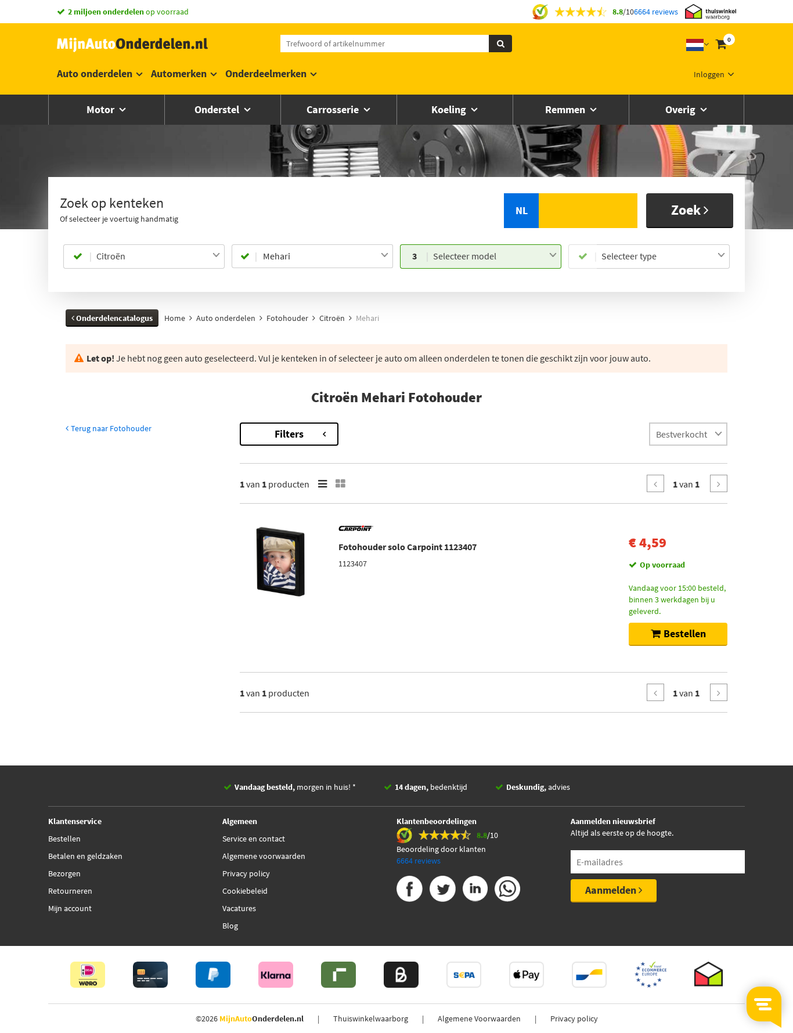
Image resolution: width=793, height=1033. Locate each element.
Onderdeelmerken (266, 73)
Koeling (449, 109)
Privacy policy (246, 873)
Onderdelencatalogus (113, 318)
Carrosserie (334, 109)
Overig (681, 109)
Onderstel (217, 109)
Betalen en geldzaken (85, 856)
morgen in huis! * (295, 787)
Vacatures (239, 908)
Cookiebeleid (245, 891)
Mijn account (70, 908)
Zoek (687, 210)
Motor (101, 109)
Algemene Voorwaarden (479, 1018)
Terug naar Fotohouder (110, 428)
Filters (289, 433)
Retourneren (70, 891)
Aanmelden (612, 890)
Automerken (179, 73)
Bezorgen (64, 873)
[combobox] (158, 256)
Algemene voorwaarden (263, 856)
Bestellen (64, 838)
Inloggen (709, 74)
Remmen (566, 109)
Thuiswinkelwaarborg (370, 1018)
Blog (230, 925)
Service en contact (253, 838)
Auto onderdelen (94, 73)
